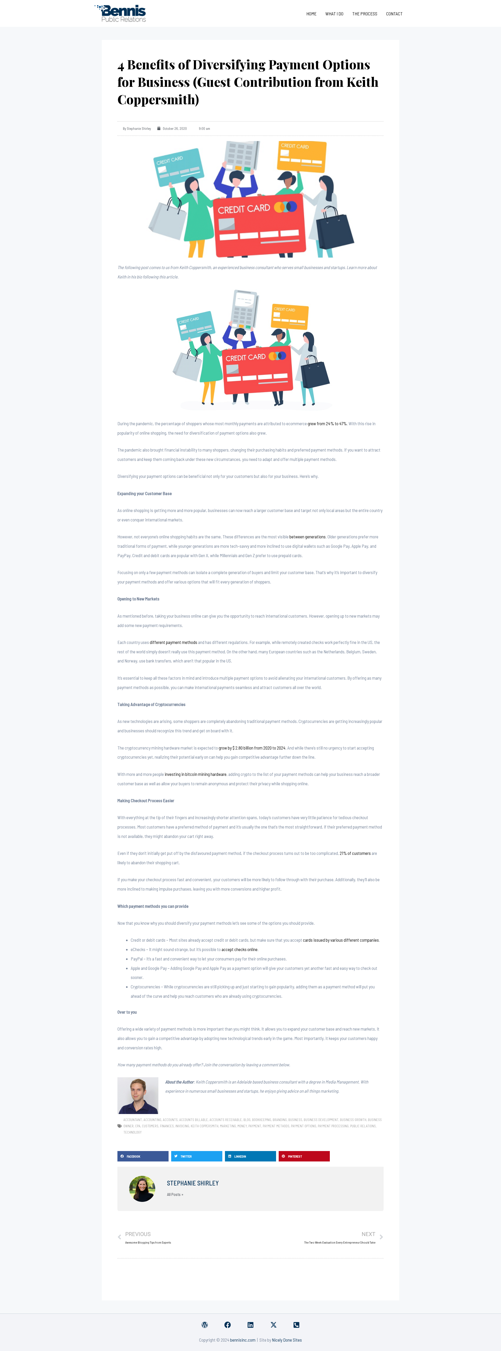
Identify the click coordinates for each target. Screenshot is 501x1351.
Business (295, 1120)
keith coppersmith (204, 1126)
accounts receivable (226, 1120)
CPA (137, 1126)
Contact (394, 13)
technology (132, 1132)
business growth (353, 1120)
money (242, 1126)
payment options (303, 1126)
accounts (170, 1120)
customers (150, 1126)
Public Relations (363, 1126)
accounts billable (193, 1120)
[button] (143, 1156)
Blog (246, 1120)
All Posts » (175, 1194)
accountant (132, 1120)
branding (280, 1120)
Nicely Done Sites (287, 1339)
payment (254, 1126)
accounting (152, 1120)
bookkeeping (261, 1120)
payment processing (333, 1126)
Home (311, 13)
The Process (364, 13)
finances (167, 1126)
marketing (228, 1126)
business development (321, 1120)
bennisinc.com (242, 1339)
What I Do (334, 13)
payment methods (276, 1126)
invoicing (182, 1126)
